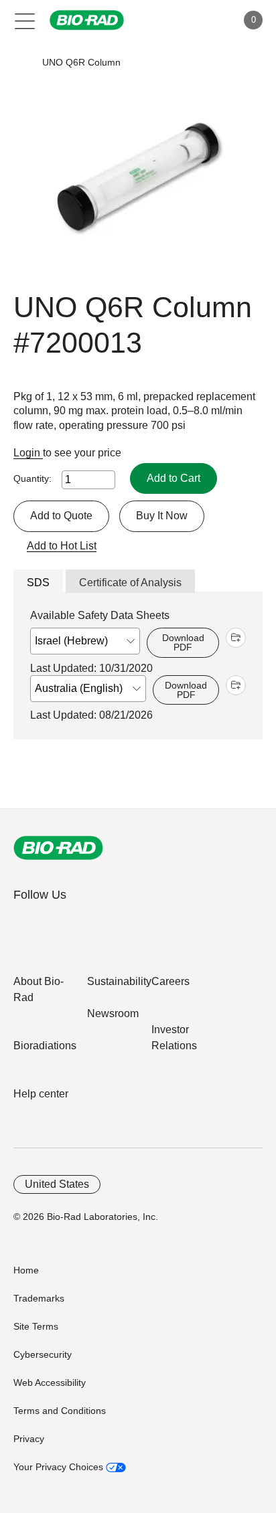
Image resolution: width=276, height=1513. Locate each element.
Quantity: (32, 478)
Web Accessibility (49, 1382)
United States (57, 1184)
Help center (40, 1093)
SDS (38, 582)
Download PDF (183, 642)
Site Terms (35, 1326)
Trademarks (38, 1298)
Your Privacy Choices (59, 1466)
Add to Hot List (61, 545)
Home (26, 1270)
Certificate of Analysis (130, 582)
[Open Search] (179, 20)
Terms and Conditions (59, 1410)
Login (28, 452)
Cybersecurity (42, 1354)
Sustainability (119, 981)
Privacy (28, 1438)
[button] (21, 62)
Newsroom (113, 1013)
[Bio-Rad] (58, 848)
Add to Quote (61, 515)
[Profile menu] (207, 20)
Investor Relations (174, 1037)
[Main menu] (25, 20)
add (236, 638)
